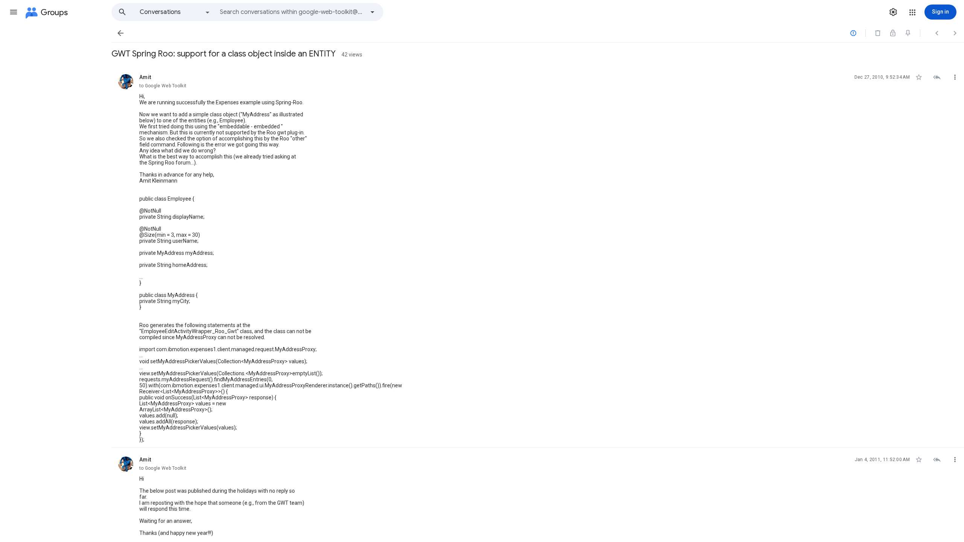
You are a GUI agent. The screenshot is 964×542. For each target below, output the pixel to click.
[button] (14, 12)
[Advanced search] (372, 12)
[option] (175, 12)
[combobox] (292, 12)
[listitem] (537, 256)
